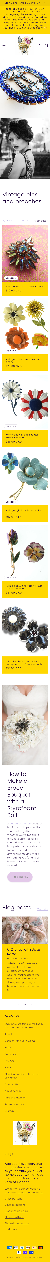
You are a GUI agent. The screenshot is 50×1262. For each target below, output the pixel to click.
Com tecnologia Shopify (34, 1257)
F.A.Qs (8, 1067)
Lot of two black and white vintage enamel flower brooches (25, 662)
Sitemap (10, 1110)
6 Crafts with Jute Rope (23, 951)
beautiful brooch (20, 823)
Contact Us (11, 1084)
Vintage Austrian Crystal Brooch (25, 286)
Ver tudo (42, 909)
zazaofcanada (19, 1257)
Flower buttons (14, 1217)
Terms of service (14, 1104)
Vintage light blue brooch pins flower (24, 511)
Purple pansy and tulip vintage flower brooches (24, 587)
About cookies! (13, 1090)
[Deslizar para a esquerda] (18, 1004)
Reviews (9, 1060)
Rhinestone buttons (17, 1223)
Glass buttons (13, 1198)
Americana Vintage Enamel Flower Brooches (22, 436)
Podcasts (10, 1054)
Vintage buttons (15, 1205)
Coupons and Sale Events (20, 1040)
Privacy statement (15, 1097)
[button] (3, 45)
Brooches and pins (16, 1211)
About (8, 1034)
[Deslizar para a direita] (31, 1004)
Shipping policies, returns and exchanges (22, 1076)
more (14, 1229)
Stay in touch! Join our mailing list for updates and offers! (24, 1025)
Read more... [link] (20, 876)
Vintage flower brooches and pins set (23, 360)
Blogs (8, 1047)
